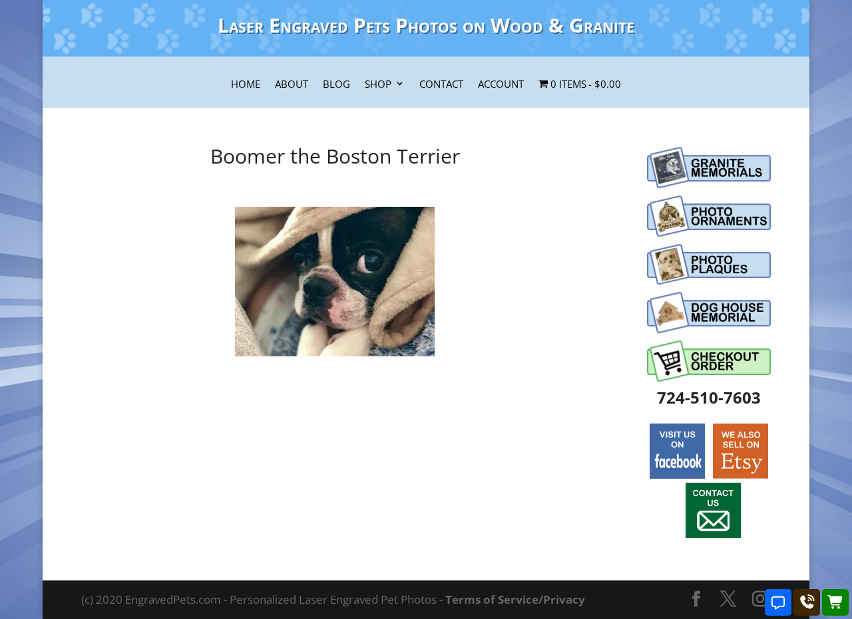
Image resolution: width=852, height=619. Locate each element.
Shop (378, 84)
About (291, 84)
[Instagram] (760, 600)
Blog (336, 84)
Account (501, 84)
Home (245, 84)
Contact (441, 84)
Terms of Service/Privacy (515, 599)
